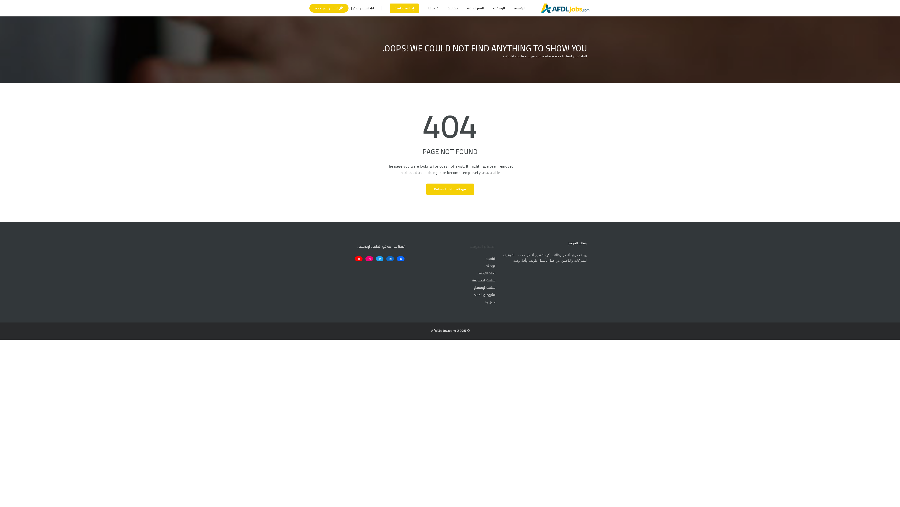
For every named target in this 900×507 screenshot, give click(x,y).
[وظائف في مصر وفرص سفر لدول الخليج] (565, 8)
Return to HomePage (450, 189)
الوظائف (499, 8)
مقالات (453, 8)
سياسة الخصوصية (483, 280)
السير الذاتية (475, 8)
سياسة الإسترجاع (484, 288)
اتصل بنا (490, 302)
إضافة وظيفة (404, 8)
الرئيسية (519, 8)
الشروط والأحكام (484, 295)
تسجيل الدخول (359, 8)
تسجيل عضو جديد (326, 8)
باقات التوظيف (485, 273)
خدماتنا (433, 8)
